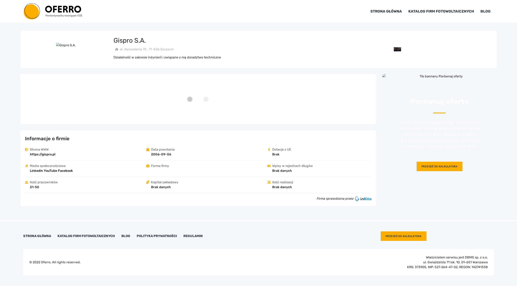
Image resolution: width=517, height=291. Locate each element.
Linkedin (36, 171)
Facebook (65, 171)
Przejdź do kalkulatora (439, 166)
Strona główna (386, 11)
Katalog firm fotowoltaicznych (441, 11)
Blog (485, 11)
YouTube (50, 171)
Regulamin (193, 236)
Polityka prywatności (157, 236)
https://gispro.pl (42, 154)
